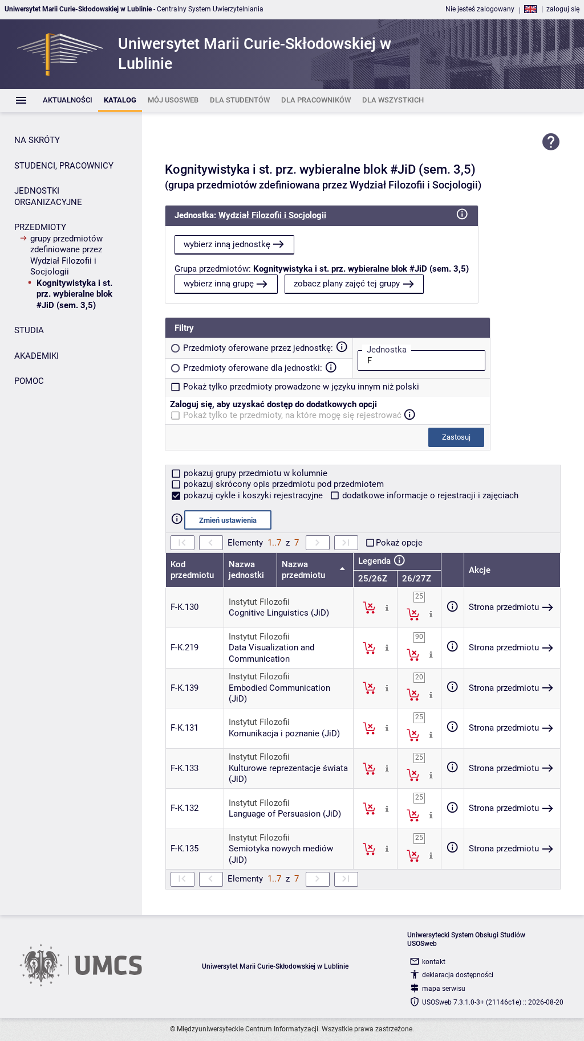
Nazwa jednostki (246, 570)
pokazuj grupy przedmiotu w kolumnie (254, 473)
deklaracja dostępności (457, 975)
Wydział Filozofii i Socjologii (272, 215)
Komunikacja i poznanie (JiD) (284, 733)
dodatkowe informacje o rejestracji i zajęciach (429, 495)
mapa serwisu (443, 989)
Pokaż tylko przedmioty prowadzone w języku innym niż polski (301, 387)
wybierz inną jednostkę (227, 244)
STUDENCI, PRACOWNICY (63, 166)
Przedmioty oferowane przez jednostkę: (258, 348)
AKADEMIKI (36, 356)
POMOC (29, 381)
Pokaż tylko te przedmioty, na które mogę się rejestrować (292, 415)
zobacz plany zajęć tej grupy (347, 283)
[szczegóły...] (387, 607)
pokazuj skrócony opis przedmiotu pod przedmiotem (282, 484)
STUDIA (29, 330)
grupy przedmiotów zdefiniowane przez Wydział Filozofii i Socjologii (66, 255)
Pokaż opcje (399, 543)
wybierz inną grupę (219, 283)
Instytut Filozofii (259, 602)
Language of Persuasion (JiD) (285, 814)
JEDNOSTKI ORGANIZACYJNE (48, 196)
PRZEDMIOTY (40, 227)
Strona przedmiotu (504, 607)
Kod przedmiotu (192, 570)
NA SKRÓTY (37, 140)
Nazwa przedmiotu (304, 570)
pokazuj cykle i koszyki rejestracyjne (253, 495)
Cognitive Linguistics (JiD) (279, 613)
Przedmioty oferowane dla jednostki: (253, 368)
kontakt (433, 962)
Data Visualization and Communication (271, 653)
